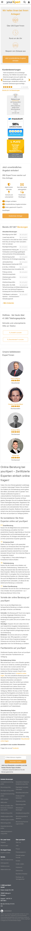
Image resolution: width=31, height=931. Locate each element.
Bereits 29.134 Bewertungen (11, 90)
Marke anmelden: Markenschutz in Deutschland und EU (7, 808)
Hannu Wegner (15, 378)
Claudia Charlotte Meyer (15, 404)
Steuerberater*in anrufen (16, 339)
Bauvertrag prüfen (6, 787)
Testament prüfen (21, 801)
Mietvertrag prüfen (6, 823)
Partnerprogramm (21, 852)
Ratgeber (3, 842)
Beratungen (22, 226)
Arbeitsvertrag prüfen (6, 813)
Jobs (17, 845)
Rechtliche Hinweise (21, 874)
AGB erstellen (4, 799)
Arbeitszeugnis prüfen (7, 816)
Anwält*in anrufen (16, 333)
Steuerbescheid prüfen (22, 792)
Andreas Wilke (15, 430)
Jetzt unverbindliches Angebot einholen (15, 59)
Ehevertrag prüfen (21, 804)
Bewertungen (4, 845)
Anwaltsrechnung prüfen (22, 813)
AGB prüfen (4, 802)
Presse (18, 849)
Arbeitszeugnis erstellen (7, 819)
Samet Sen (15, 456)
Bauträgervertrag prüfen (7, 790)
